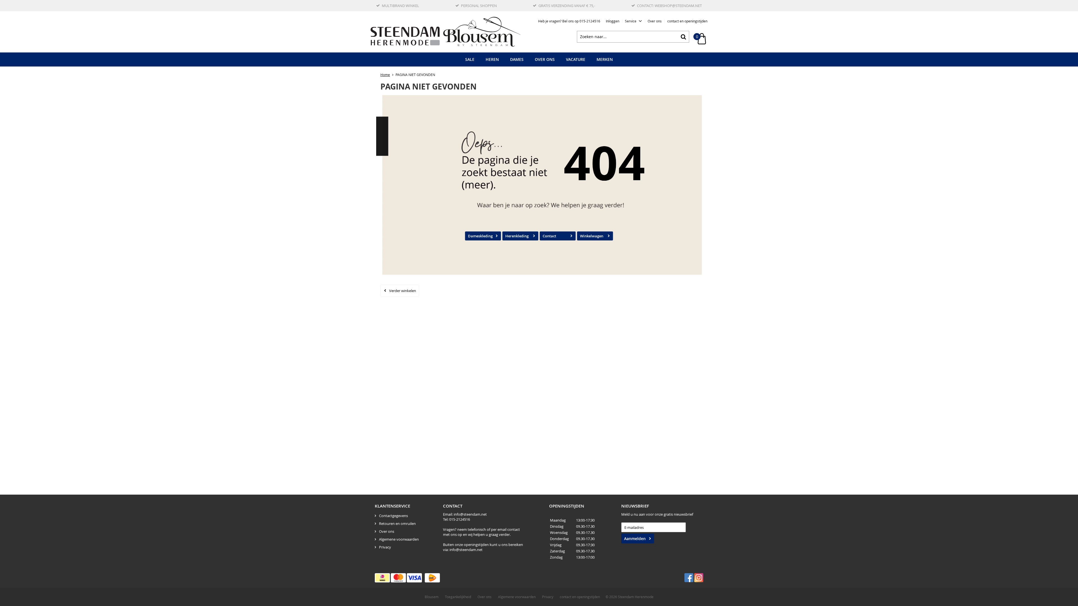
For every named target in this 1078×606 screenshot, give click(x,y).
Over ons (655, 21)
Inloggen (612, 21)
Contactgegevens (393, 515)
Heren (492, 59)
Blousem (431, 596)
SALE (469, 59)
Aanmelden (635, 538)
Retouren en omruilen (397, 523)
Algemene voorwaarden (399, 539)
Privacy (385, 547)
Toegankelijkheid (458, 596)
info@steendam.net (470, 514)
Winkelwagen (591, 235)
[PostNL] (432, 577)
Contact (549, 235)
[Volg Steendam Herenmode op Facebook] (688, 577)
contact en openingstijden (687, 21)
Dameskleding (480, 235)
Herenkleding (517, 235)
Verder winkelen (402, 290)
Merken (605, 59)
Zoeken (683, 36)
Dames (517, 59)
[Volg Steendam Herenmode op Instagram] (698, 577)
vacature (575, 59)
